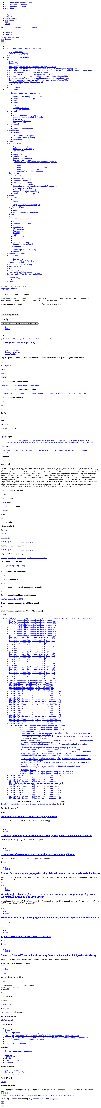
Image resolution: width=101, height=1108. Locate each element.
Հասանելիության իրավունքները (26, 250)
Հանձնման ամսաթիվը (22, 180)
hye (6, 15)
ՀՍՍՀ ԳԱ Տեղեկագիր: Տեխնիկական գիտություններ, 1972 (32, 648)
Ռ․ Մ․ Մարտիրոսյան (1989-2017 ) (65, 450)
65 (1, 409)
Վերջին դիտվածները (16, 274)
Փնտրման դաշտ (8, 286)
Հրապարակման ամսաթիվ (24, 98)
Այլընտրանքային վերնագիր (24, 115)
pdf (2, 518)
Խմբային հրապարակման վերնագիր (28, 117)
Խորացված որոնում (9, 289)
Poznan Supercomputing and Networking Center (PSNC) (58, 1095)
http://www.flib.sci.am (8, 1012)
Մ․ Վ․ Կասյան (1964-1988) (42, 450)
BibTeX (7, 329)
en (11, 15)
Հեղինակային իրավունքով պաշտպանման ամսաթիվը (35, 186)
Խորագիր (14, 132)
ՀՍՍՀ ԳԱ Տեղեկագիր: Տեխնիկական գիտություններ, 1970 (32, 644)
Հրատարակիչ (15, 173)
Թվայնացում (18, 259)
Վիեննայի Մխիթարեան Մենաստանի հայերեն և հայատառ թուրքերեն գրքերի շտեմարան (46, 69)
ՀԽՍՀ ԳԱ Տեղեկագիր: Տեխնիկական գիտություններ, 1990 (32, 682)
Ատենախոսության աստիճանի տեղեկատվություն (35, 162)
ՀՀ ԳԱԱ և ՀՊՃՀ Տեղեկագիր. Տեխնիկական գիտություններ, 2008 (35, 716)
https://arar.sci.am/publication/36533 (12, 599)
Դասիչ (15, 210)
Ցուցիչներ (9, 89)
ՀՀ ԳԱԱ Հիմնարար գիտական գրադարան (18, 542)
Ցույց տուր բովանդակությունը (20, 343)
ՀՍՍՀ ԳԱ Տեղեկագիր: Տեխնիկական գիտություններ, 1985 (32, 673)
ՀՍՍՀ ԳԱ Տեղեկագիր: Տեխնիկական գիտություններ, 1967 (32, 639)
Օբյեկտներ (13, 278)
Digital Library (9, 566)
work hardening (22, 558)
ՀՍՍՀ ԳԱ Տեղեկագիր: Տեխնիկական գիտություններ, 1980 (32, 663)
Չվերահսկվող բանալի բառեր (25, 139)
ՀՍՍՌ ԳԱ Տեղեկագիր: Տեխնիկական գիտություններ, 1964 (32, 633)
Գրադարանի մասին (13, 48)
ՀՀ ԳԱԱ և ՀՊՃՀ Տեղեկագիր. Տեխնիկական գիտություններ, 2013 (35, 775)
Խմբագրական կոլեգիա (30, 731)
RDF (2, 607)
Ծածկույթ (14, 143)
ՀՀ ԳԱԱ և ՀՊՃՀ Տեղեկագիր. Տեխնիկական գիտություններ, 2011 (35, 722)
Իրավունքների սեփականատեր (22, 253)
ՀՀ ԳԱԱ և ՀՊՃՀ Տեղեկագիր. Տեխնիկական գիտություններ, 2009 (35, 718)
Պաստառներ (14, 87)
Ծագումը (14, 255)
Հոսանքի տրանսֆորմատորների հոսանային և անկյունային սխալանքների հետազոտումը (58, 751)
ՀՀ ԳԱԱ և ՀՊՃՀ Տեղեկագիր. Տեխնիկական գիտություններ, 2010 (35, 720)
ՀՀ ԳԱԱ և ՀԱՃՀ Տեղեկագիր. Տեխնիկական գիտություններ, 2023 (35, 794)
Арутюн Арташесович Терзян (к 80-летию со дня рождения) (41, 768)
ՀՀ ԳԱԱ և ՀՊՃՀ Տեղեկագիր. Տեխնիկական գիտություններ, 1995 (35, 691)
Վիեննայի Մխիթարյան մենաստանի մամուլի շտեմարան (32, 67)
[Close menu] (1, 29)
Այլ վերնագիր (18, 119)
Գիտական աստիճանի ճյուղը (29, 169)
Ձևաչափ (14, 197)
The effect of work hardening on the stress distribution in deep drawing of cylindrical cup (48, 748)
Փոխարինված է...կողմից (23, 238)
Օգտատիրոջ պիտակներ (23, 136)
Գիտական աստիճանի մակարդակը (32, 167)
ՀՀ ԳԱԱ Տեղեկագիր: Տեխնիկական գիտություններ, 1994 (31, 690)
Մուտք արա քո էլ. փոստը (11, 304)
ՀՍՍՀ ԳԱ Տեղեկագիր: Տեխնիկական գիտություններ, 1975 (32, 654)
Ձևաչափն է (18, 231)
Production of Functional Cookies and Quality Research (29, 816)
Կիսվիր (11, 20)
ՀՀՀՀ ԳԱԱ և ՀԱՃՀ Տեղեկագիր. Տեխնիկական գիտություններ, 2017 (36, 783)
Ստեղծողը (15, 124)
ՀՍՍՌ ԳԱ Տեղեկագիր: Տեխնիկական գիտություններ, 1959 (32, 624)
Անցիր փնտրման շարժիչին (16, 4)
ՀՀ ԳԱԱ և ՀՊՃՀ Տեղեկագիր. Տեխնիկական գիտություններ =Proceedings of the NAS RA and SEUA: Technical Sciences (44, 393)
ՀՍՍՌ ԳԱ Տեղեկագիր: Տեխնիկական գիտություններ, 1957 (32, 620)
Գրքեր (11, 61)
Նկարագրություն (16, 52)
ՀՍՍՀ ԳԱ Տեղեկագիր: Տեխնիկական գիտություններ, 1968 (32, 641)
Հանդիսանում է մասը (22, 223)
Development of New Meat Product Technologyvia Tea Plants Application (38, 854)
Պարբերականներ (16, 65)
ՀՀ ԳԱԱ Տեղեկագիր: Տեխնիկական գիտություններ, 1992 (31, 686)
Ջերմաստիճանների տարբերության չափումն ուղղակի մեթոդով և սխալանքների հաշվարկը (59, 755)
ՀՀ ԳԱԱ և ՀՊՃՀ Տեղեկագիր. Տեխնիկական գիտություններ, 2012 (35, 723)
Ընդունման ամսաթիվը (22, 182)
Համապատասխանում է (23, 244)
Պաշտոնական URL (21, 108)
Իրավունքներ (16, 246)
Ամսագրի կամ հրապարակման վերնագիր (30, 97)
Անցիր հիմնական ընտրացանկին (18, 2)
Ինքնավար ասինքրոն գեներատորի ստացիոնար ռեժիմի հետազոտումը (50, 749)
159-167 (3, 460)
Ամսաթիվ (14, 175)
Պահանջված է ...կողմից (22, 242)
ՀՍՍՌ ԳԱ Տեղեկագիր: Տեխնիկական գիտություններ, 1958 (32, 622)
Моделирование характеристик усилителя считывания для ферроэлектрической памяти (50, 757)
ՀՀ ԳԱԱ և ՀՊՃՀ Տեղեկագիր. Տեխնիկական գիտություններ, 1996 (35, 693)
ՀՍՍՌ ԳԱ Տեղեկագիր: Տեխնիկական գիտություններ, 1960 (32, 626)
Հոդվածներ (13, 63)
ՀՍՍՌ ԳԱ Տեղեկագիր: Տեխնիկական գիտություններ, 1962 (32, 629)
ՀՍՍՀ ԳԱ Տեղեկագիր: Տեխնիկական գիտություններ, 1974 (32, 652)
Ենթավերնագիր (19, 123)
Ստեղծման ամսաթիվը (22, 178)
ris (5, 327)
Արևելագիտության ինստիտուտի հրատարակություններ (32, 74)
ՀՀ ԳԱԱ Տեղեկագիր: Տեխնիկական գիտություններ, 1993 (31, 688)
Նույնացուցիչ (16, 207)
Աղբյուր (12, 214)
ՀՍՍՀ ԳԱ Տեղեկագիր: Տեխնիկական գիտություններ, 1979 (32, 661)
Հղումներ (16, 233)
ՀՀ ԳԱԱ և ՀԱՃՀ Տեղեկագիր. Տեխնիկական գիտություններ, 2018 (35, 785)
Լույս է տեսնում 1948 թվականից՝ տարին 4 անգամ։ (21, 385)
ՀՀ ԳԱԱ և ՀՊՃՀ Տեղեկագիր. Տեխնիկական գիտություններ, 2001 (35, 703)
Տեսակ (11, 195)
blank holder (32, 558)
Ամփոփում (17, 154)
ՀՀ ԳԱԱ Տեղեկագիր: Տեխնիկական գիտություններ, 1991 (31, 684)
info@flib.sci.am (6, 1004)
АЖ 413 (3, 534)
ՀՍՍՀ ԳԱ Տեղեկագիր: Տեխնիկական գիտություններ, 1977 (32, 658)
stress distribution (41, 558)
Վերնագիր (15, 111)
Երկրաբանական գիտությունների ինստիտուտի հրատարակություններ (38, 76)
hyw (8, 15)
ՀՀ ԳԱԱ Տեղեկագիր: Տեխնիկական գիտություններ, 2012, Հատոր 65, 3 (45, 772)
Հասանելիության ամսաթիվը (25, 190)
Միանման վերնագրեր (22, 121)
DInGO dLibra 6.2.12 (20, 1095)
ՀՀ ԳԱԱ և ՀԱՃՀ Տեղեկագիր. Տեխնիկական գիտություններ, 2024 (35, 796)
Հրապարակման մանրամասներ (24, 93)
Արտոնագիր (18, 251)
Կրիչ (14, 203)
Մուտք (7, 24)
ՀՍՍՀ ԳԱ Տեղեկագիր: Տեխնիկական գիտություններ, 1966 (32, 637)
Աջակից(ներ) (14, 130)
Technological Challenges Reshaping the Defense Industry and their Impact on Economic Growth (50, 917)
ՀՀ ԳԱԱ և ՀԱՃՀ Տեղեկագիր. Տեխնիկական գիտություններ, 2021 (35, 790)
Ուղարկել (15, 314)
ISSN (14, 104)
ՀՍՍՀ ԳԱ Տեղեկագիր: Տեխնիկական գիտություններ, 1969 (32, 643)
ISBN (14, 106)
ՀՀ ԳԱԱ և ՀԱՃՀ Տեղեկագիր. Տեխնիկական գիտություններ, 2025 (35, 798)
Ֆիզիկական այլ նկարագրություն (26, 205)
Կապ (11, 55)
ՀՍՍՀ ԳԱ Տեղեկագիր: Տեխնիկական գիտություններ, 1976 (32, 656)
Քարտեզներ (14, 85)
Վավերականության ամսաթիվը (26, 192)
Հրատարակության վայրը (23, 158)
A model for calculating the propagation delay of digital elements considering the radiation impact (50, 873)
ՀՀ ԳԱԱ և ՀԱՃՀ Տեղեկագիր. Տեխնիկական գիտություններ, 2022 (35, 792)
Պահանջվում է (19, 240)
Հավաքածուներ (12, 57)
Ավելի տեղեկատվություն (39, 1099)
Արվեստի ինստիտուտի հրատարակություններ (28, 72)
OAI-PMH (4, 615)
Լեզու (11, 216)
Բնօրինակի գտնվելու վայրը (24, 261)
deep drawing (13, 558)
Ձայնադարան (15, 84)
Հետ (3, 43)
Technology (5, 558)
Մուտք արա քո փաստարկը (53, 304)
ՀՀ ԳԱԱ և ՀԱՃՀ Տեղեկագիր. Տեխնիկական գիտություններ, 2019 (35, 787)
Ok (2, 1102)
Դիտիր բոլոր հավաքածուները (17, 1043)
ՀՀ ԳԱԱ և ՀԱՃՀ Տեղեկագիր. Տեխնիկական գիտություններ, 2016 (35, 781)
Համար (16, 102)
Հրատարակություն (17, 263)
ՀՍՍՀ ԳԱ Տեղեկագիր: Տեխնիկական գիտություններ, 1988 (32, 678)
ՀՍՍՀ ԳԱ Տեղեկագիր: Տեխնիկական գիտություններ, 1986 (32, 674)
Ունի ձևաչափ (18, 229)
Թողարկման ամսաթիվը (23, 184)
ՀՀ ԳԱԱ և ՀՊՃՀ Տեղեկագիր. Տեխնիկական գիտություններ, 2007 (35, 714)
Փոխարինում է (19, 236)
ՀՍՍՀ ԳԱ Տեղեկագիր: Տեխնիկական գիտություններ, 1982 (32, 667)
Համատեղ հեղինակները (23, 128)
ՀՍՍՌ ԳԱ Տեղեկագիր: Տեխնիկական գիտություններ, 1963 (32, 631)
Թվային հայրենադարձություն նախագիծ (26, 82)
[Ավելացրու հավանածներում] (1, 332)
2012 (2, 401)
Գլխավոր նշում (15, 266)
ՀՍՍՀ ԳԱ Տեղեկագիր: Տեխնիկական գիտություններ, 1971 (32, 646)
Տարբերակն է (18, 227)
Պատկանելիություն (18, 218)
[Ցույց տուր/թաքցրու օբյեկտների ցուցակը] (40, 48)
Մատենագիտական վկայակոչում (27, 212)
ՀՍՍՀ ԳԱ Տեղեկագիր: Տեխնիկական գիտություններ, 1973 (32, 650)
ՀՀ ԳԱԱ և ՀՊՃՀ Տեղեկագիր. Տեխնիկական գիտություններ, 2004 (35, 708)
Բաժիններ (13, 268)
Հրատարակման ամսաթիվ (24, 193)
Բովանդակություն (20, 156)
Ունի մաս (16, 221)
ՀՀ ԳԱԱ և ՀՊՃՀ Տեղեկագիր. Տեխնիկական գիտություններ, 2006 (35, 712)
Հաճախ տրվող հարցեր (18, 54)
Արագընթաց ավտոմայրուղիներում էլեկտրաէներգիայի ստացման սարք (50, 766)
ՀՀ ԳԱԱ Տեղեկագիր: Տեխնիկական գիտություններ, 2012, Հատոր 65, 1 (45, 727)
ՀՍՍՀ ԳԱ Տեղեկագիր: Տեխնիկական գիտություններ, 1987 (32, 676)
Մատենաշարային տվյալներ (20, 264)
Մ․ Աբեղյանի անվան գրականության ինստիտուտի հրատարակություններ (39, 78)
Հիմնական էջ (7, 1020)
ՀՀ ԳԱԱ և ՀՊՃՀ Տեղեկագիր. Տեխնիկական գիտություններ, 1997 (35, 695)
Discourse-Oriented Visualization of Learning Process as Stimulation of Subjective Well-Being (48, 955)
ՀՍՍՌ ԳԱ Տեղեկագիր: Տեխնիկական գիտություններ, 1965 (32, 635)
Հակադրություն (11, 18)
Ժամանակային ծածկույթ (23, 149)
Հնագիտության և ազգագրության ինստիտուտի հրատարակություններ (38, 80)
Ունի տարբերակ (20, 225)
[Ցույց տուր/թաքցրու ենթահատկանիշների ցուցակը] (9, 93)
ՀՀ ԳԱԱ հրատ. (7, 502)
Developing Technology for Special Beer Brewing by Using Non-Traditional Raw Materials (46, 835)
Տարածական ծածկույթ (22, 147)
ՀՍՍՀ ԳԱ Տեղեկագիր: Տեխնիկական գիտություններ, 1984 (32, 671)
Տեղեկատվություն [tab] (12, 352)
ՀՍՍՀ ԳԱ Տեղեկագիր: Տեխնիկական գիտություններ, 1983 (32, 669)
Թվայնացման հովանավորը (24, 160)
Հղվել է (15, 235)
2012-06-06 (4, 510)
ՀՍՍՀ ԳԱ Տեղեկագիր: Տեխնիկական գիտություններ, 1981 (32, 665)
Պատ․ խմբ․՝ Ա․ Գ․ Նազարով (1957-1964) (16, 450)
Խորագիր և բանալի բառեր (24, 137)
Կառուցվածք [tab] (10, 354)
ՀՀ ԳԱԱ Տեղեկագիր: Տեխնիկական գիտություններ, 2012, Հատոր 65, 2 (45, 729)
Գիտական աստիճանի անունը (29, 165)
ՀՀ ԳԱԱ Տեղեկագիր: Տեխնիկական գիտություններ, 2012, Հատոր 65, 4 (45, 773)
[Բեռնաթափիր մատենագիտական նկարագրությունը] (3, 826)
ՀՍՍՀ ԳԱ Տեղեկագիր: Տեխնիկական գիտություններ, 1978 (32, 659)
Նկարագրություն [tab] (12, 350)
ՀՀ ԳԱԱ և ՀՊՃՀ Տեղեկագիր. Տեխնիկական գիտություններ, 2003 (35, 706)
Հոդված (4, 374)
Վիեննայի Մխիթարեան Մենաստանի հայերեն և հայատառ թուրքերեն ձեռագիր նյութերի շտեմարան (50, 70)
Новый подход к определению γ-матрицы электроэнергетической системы (46, 753)
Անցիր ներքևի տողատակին (16, 8)
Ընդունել (54, 1099)
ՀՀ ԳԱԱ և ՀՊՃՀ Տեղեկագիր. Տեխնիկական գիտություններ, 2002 (35, 705)
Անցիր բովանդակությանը (15, 6)
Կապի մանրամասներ (14, 1074)
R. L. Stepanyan (6, 366)
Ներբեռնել (5, 346)
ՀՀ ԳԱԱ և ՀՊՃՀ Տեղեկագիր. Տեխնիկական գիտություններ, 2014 (35, 777)
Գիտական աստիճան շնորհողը (30, 171)
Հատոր (16, 100)
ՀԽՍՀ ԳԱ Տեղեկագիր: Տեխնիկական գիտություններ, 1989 (32, 680)
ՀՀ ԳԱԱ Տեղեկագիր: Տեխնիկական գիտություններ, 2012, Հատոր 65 (40, 725)
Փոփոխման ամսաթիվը (22, 188)
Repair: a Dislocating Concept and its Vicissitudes (26, 936)
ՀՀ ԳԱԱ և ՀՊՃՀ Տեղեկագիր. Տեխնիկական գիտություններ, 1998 (35, 697)
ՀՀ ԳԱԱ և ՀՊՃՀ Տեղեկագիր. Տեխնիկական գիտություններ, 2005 (35, 710)
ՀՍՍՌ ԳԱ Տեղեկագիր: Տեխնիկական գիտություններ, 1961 (32, 627)
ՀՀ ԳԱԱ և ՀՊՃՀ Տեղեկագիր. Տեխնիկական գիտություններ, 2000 (35, 701)
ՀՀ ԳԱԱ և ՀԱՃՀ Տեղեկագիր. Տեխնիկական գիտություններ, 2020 (35, 788)
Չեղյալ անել (6, 314)
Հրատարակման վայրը (18, 141)
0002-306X (4, 425)
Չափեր (16, 201)
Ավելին (3, 973)
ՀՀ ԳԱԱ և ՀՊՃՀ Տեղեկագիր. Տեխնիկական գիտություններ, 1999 (35, 699)
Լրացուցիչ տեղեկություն (23, 110)
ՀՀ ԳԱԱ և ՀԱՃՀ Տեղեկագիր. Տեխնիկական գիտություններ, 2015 (35, 779)
